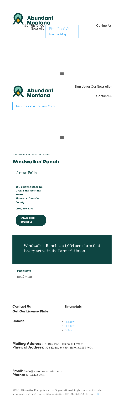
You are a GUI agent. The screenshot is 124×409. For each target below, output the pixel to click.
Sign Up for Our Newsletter (93, 87)
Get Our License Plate (30, 311)
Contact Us (104, 96)
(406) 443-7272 (35, 375)
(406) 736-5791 (24, 208)
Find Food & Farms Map (59, 31)
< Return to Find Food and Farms (31, 154)
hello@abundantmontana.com (44, 371)
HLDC (97, 394)
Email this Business (28, 220)
